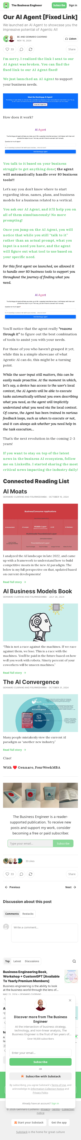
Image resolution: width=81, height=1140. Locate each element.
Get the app (59, 1122)
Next (68, 887)
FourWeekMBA (38, 497)
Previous (14, 887)
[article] (40, 985)
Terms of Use (58, 1085)
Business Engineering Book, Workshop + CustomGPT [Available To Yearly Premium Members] (31, 976)
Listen (72, 38)
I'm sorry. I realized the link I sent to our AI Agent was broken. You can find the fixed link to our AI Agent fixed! (38, 64)
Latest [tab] (17, 961)
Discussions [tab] (32, 961)
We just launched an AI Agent (28, 79)
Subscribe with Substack (43, 1076)
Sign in (73, 5)
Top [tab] (7, 961)
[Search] (74, 961)
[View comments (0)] (21, 49)
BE (18, 36)
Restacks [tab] (27, 913)
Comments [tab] (12, 913)
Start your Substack (31, 1122)
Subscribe (59, 5)
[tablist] (19, 914)
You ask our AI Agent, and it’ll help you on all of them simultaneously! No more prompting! (39, 214)
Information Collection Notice (47, 1088)
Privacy (45, 1109)
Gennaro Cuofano (36, 36)
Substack (22, 1132)
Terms (56, 1109)
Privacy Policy (40, 1092)
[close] (70, 1000)
